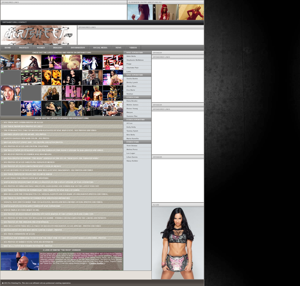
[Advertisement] (178, 80)
